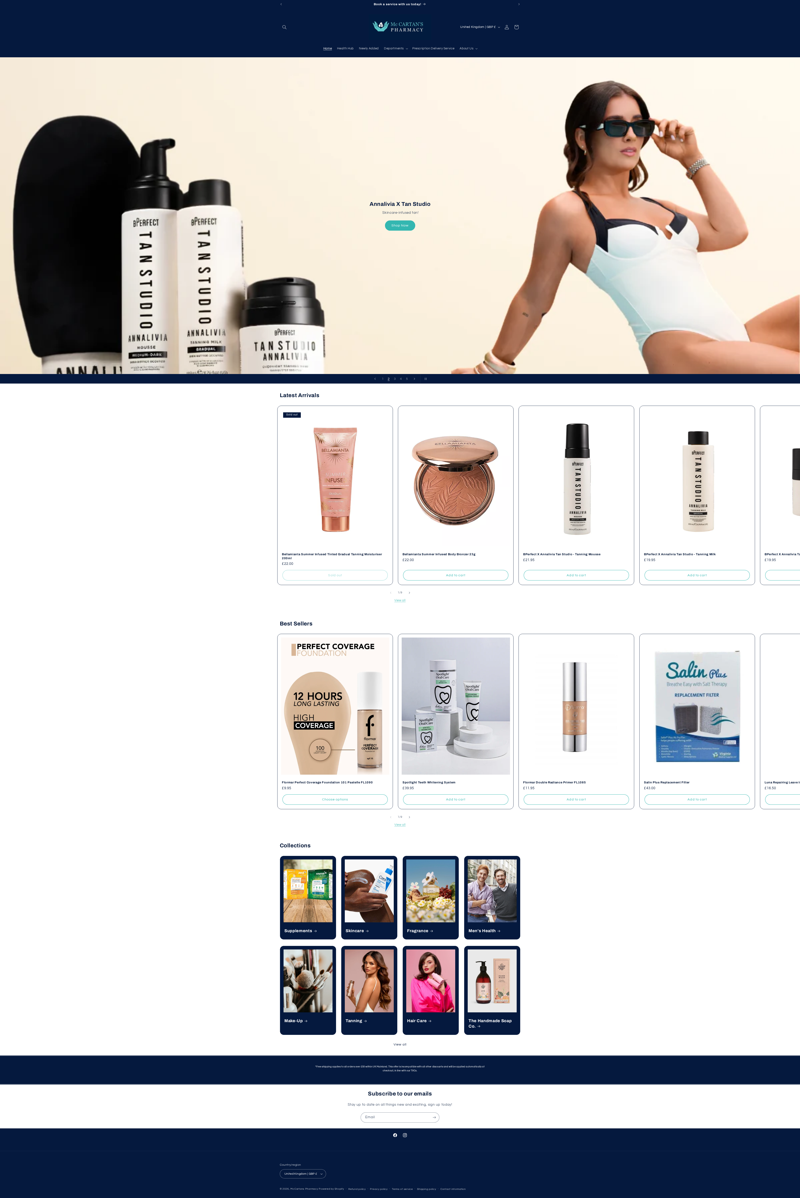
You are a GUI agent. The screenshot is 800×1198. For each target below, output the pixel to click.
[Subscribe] (434, 1117)
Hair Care (417, 1021)
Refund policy (357, 1189)
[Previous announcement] (281, 4)
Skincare (355, 931)
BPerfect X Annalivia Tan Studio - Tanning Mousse (562, 554)
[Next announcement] (519, 4)
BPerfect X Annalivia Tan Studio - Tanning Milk (680, 554)
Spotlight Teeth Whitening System (429, 782)
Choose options (335, 799)
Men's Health (482, 931)
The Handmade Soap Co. (490, 1023)
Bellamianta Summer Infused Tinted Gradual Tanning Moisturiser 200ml (332, 556)
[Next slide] (414, 378)
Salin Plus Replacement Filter (667, 782)
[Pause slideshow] (425, 378)
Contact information (453, 1189)
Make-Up (293, 1021)
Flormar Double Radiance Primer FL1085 (554, 782)
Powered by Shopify (331, 1189)
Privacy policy (379, 1189)
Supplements (298, 931)
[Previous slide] (375, 378)
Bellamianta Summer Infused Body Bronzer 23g (438, 554)
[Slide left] (390, 592)
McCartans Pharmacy (304, 1189)
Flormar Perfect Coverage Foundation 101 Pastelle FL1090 (327, 782)
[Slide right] (409, 592)
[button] (284, 27)
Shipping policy (426, 1189)
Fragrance (418, 931)
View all (400, 600)
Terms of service (402, 1189)
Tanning (354, 1021)
